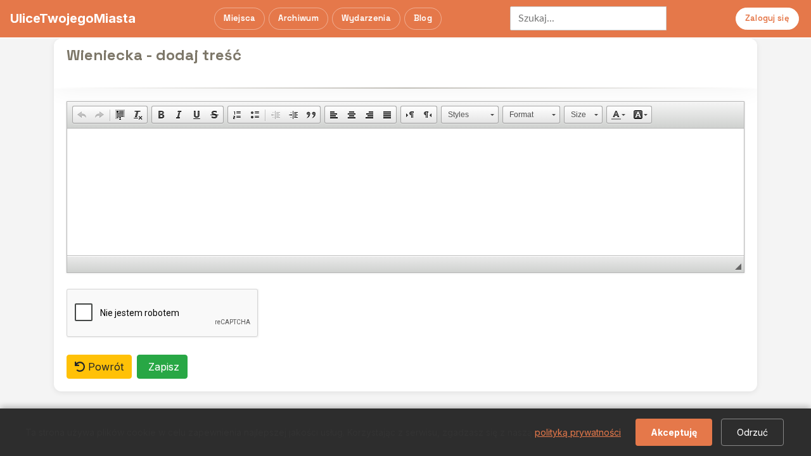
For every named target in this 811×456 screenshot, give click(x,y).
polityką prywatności (578, 432)
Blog (423, 18)
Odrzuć (752, 432)
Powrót (104, 366)
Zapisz (162, 366)
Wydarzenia (366, 18)
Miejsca (239, 18)
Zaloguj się (767, 18)
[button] (82, 114)
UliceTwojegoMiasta (73, 18)
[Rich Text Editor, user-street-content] (405, 192)
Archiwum (298, 18)
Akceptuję (674, 432)
